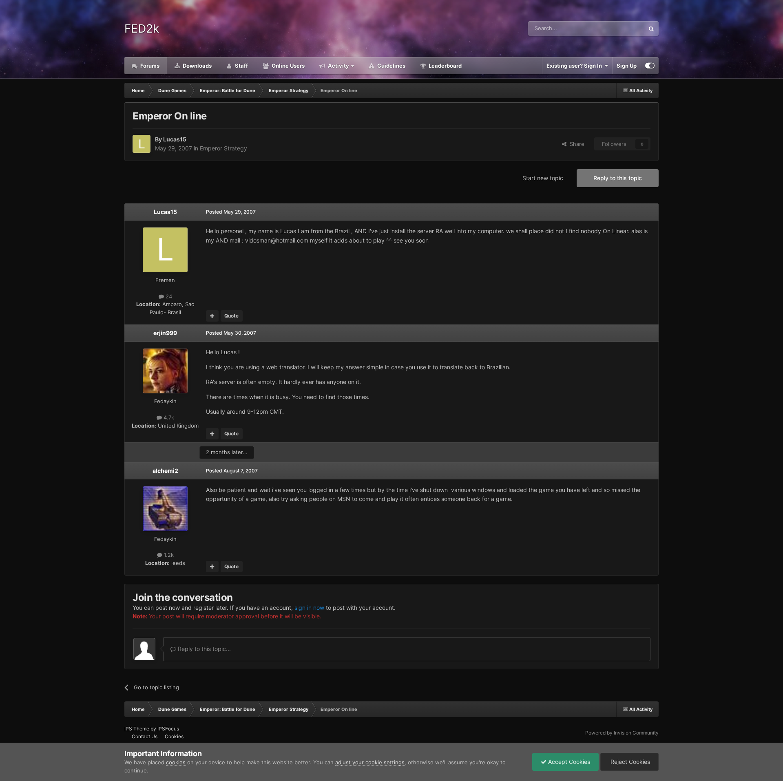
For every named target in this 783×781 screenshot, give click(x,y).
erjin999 (165, 332)
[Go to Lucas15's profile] (141, 144)
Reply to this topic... (203, 648)
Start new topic (542, 177)
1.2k (168, 555)
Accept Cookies (568, 761)
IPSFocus (168, 729)
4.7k (168, 417)
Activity (338, 65)
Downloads (196, 65)
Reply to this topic (617, 177)
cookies (176, 762)
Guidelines (390, 65)
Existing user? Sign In (575, 65)
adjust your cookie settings (370, 762)
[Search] (651, 28)
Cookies (174, 736)
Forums (149, 65)
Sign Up (627, 65)
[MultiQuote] (212, 316)
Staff (241, 65)
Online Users (287, 65)
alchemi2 (165, 470)
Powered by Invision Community (622, 733)
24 (168, 296)
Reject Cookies (629, 761)
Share (575, 144)
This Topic (621, 28)
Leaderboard (444, 65)
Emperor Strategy (223, 148)
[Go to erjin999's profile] (165, 371)
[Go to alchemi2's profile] (165, 508)
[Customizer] (650, 65)
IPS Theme (136, 729)
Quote (231, 316)
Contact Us (144, 736)
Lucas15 (174, 139)
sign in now (309, 607)
